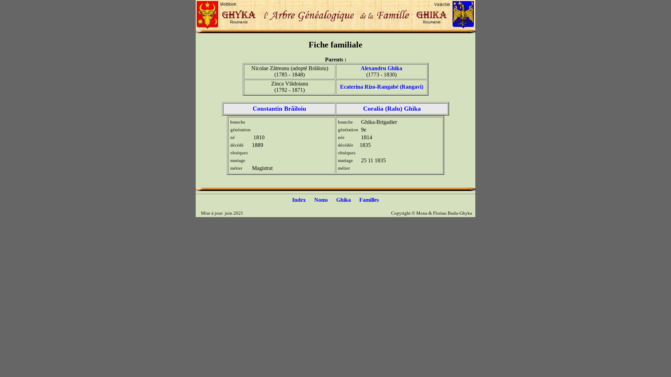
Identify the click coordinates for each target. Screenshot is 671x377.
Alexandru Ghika (381, 68)
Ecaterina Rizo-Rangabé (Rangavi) (381, 87)
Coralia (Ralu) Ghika (392, 108)
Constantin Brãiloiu (279, 108)
